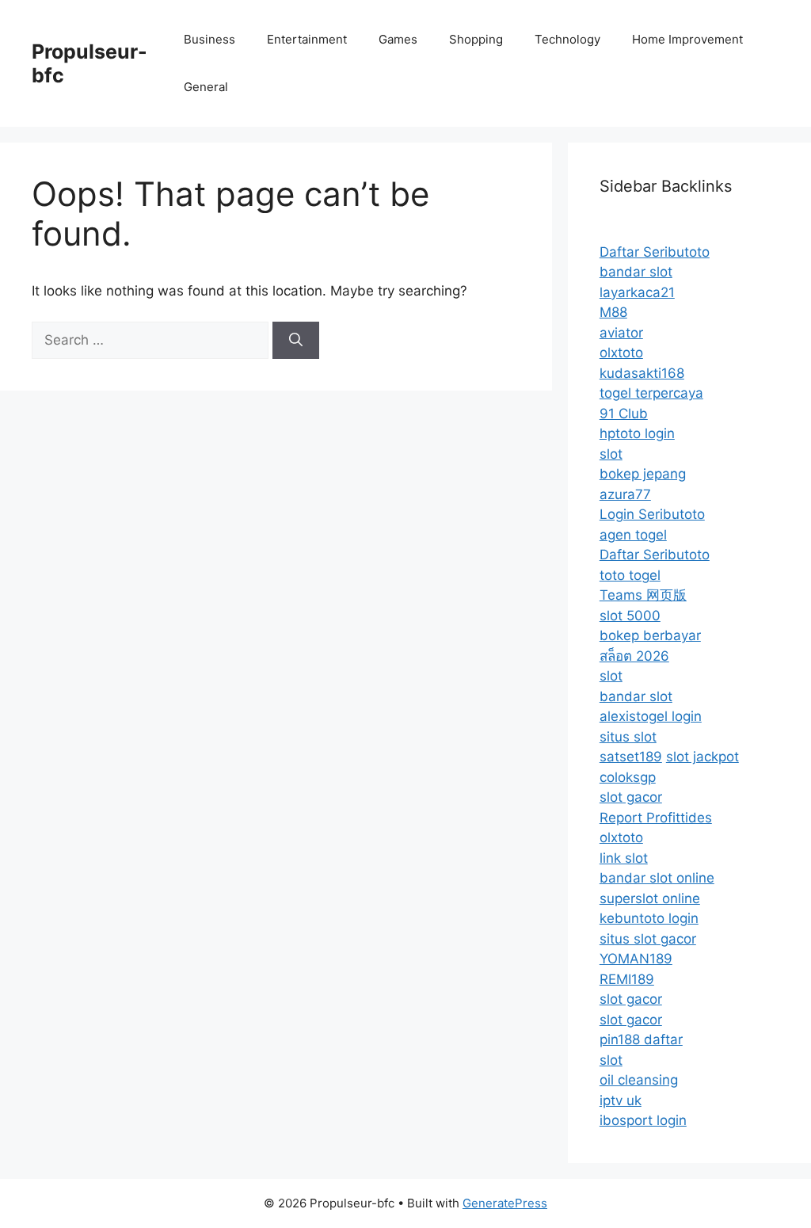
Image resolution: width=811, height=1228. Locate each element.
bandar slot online (657, 878)
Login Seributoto (652, 514)
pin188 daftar (641, 1039)
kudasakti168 (642, 373)
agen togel (633, 535)
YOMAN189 (636, 959)
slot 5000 (630, 616)
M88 (613, 312)
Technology (567, 39)
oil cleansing (639, 1080)
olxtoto (621, 352)
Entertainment (307, 39)
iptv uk (621, 1100)
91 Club (624, 413)
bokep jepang (643, 474)
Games (398, 39)
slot (611, 454)
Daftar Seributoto (655, 252)
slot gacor (631, 797)
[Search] (295, 341)
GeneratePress (505, 1203)
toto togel (630, 575)
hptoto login (637, 433)
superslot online (650, 898)
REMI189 (627, 979)
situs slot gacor (648, 939)
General (206, 86)
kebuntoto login (649, 918)
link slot (624, 858)
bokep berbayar (650, 635)
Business (209, 39)
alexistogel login (651, 716)
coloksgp (628, 777)
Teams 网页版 (643, 595)
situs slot (628, 737)
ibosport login (643, 1120)
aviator (621, 333)
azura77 (625, 494)
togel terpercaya (651, 393)
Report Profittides (656, 818)
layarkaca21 (637, 292)
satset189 (631, 757)
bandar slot (636, 272)
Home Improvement (687, 39)
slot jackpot (702, 757)
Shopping (476, 39)
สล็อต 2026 (634, 656)
